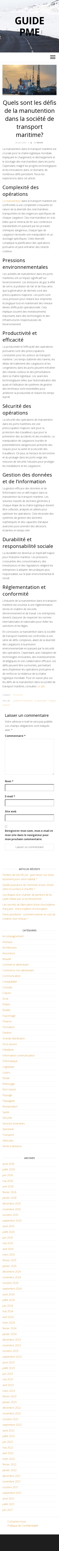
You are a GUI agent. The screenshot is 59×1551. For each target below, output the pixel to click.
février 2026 (9, 1192)
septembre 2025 (12, 1220)
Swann (40, 142)
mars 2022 (8, 1459)
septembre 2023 (12, 1356)
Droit (5, 998)
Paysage (7, 1095)
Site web (10, 811)
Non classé (9, 1089)
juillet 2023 (8, 1368)
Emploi (6, 1004)
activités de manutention (23, 700)
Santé (5, 1112)
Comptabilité (9, 981)
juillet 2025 (8, 1232)
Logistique (8, 1067)
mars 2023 (8, 1391)
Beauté (6, 959)
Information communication (18, 1055)
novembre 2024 (11, 1277)
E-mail (10, 796)
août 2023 (8, 1362)
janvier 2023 (9, 1402)
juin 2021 (7, 1510)
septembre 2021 (12, 1493)
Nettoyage (8, 1084)
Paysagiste (8, 1101)
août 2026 (8, 1164)
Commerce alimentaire (15, 964)
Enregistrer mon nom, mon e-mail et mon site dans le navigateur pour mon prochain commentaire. (29, 835)
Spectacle (8, 1129)
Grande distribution (13, 1038)
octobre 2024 (10, 1283)
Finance (7, 1021)
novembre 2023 (11, 1345)
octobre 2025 (10, 1215)
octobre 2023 (10, 1351)
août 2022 (8, 1430)
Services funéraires (13, 1123)
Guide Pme (29, 26)
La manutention (11, 201)
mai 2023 (7, 1379)
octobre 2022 (10, 1419)
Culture (6, 993)
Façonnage (9, 1016)
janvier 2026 (9, 1198)
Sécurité (7, 1118)
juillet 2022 (8, 1436)
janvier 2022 (9, 1470)
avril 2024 (8, 1317)
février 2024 (9, 1328)
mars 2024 (8, 1322)
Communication (11, 976)
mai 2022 (7, 1447)
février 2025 (9, 1260)
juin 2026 (7, 1175)
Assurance (8, 953)
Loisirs (6, 1072)
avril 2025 (8, 1249)
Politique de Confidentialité (22, 1525)
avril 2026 (8, 1186)
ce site (41, 686)
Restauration (10, 1106)
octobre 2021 (10, 1487)
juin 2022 (7, 1442)
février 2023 (9, 1396)
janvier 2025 (9, 1266)
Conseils (7, 987)
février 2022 (9, 1464)
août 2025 (8, 1226)
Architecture (9, 947)
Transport (8, 1135)
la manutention (41, 700)
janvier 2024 (9, 1334)
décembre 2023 (11, 1339)
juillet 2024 (8, 1300)
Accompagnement (13, 936)
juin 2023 (7, 1374)
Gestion (7, 1032)
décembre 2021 (11, 1476)
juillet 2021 (8, 1504)
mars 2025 (8, 1254)
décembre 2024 (11, 1271)
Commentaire (15, 736)
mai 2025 (7, 1243)
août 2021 (8, 1498)
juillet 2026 (8, 1169)
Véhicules (7, 1140)
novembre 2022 (11, 1413)
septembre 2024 (12, 1288)
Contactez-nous (16, 1521)
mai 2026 (7, 1181)
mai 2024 (7, 1311)
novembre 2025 (11, 1209)
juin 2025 (7, 1237)
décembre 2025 (11, 1203)
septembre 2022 (12, 1425)
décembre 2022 (11, 1407)
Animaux (7, 942)
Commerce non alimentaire (18, 970)
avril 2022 (8, 1453)
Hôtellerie (8, 1049)
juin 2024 (7, 1305)
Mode (6, 1078)
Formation (8, 1027)
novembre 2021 (11, 1481)
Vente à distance (12, 1146)
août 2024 (8, 1294)
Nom (9, 781)
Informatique (10, 1061)
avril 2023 (8, 1385)
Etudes (6, 1010)
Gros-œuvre (18, 695)
